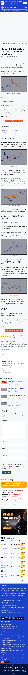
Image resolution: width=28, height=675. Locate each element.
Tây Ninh (3, 648)
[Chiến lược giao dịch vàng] (14, 521)
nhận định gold (21, 346)
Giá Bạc (20, 11)
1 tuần (17, 650)
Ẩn (8, 126)
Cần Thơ (13, 646)
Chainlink (5, 562)
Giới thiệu (8, 665)
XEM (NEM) (13, 656)
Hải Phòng (8, 646)
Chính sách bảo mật (17, 665)
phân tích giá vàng (18, 348)
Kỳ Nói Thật (10, 492)
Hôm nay (13, 650)
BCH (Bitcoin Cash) (5, 656)
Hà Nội (16, 644)
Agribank (9, 642)
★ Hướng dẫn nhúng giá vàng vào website (12, 504)
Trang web (5, 455)
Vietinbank (3, 642)
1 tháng (21, 650)
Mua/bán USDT (23, 553)
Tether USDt (6, 553)
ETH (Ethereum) (20, 654)
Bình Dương (8, 648)
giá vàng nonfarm (14, 343)
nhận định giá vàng (12, 346)
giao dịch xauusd (22, 344)
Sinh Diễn (22, 637)
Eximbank (17, 640)
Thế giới (9, 638)
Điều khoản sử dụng (8, 667)
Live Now (8, 659)
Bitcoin (4, 544)
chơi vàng (7, 343)
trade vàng (6, 349)
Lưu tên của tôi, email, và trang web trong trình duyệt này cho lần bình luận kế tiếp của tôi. (13, 466)
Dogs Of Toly (6, 571)
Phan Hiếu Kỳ (13, 496)
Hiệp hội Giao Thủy (15, 637)
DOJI (13, 635)
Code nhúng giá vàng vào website (16, 657)
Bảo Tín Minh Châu (5, 637)
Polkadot (5, 557)
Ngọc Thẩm (3, 638)
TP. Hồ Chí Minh (22, 644)
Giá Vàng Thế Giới (12, 11)
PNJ (10, 635)
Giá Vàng (4, 11)
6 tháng (3, 652)
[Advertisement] (14, 27)
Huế (13, 644)
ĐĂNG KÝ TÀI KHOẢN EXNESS (14, 330)
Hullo (12, 659)
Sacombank (22, 640)
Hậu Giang (22, 646)
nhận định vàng (4, 348)
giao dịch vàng (14, 344)
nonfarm (11, 348)
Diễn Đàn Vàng (17, 498)
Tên (3, 441)
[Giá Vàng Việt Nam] (8, 7)
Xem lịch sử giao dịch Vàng (14, 121)
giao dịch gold (6, 344)
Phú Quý (17, 635)
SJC (8, 635)
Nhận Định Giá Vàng (10, 341)
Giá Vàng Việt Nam (19, 490)
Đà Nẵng (3, 646)
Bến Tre (17, 646)
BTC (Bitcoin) (13, 654)
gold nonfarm (4, 346)
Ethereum (5, 548)
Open (25, 3)
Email (4, 448)
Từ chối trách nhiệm (19, 667)
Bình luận (5, 420)
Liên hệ (14, 668)
